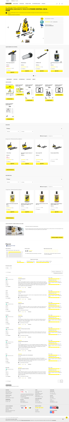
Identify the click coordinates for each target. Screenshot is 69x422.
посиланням (54, 420)
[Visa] (22, 408)
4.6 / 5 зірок (36, 409)
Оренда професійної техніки (39, 396)
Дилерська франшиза (8, 411)
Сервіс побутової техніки (38, 391)
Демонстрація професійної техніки (10, 410)
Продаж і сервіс (28, 3)
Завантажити (20, 94)
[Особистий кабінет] (59, 4)
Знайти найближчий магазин (24, 402)
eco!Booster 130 (38, 62)
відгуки (34, 79)
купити (13, 72)
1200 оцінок (36, 410)
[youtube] (55, 408)
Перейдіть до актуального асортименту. (14, 14)
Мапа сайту (7, 409)
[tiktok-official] (57, 408)
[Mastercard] (26, 408)
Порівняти (9, 70)
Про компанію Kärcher (36, 3)
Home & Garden (15, 3)
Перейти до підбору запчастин (57, 237)
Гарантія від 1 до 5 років (9, 392)
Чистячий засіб (22, 79)
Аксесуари (15, 79)
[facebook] (51, 408)
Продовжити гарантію (8, 393)
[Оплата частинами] (30, 408)
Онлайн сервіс (37, 392)
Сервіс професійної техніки (39, 393)
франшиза (43, 3)
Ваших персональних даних (26, 420)
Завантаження (9, 79)
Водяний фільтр (23, 62)
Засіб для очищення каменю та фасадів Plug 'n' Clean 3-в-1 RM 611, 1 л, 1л (27, 204)
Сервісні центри (37, 395)
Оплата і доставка (8, 391)
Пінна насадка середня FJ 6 (10, 62)
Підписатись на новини (9, 408)
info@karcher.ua (8, 399)
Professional (21, 3)
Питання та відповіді (8, 407)
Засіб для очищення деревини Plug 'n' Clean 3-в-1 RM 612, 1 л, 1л (56, 204)
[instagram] (53, 408)
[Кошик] (62, 4)
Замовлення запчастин (38, 394)
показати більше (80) (10, 169)
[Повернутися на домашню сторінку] (9, 3)
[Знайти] (57, 4)
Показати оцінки (37, 411)
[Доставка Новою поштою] (22, 392)
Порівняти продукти (44, 186)
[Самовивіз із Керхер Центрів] (26, 392)
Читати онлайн (39, 94)
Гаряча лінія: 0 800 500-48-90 (49, 25)
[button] (8, 27)
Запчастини (28, 79)
